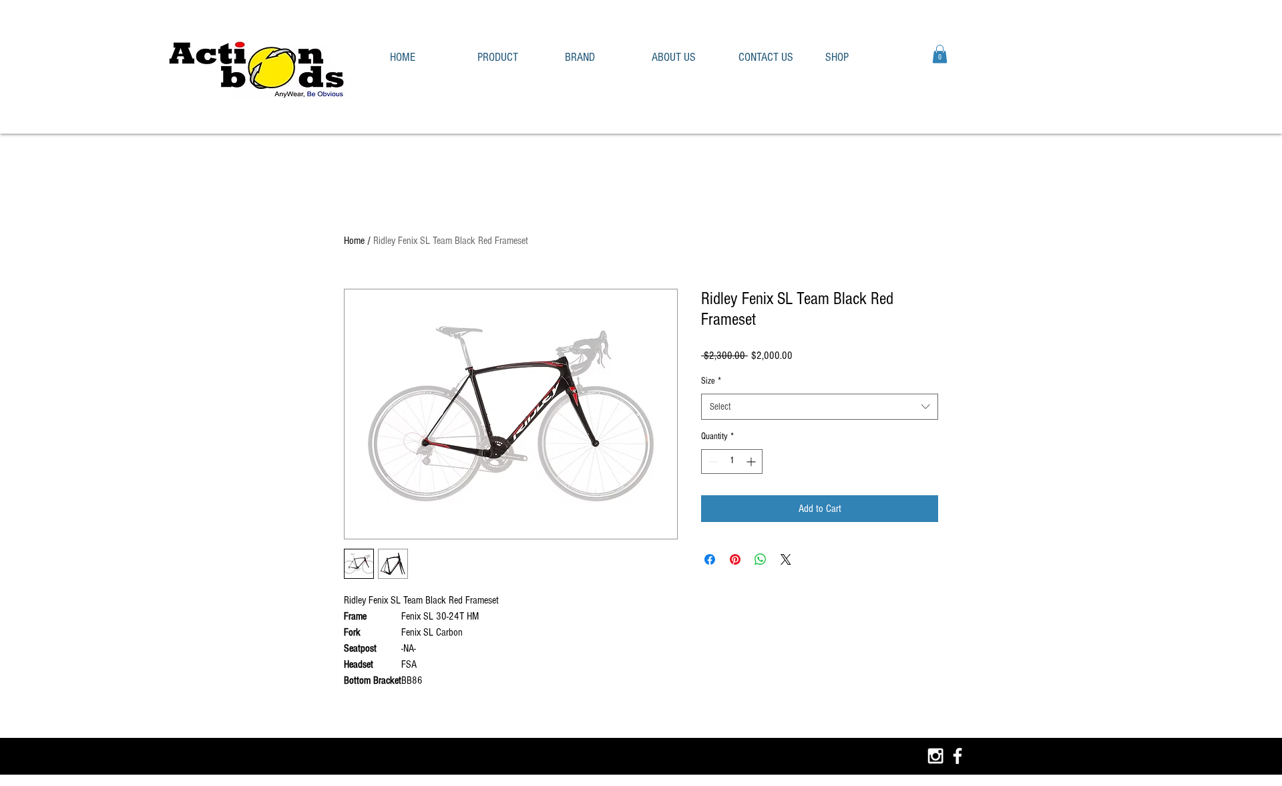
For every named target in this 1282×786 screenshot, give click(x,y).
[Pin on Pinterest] (735, 559)
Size (711, 381)
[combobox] (819, 407)
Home (354, 241)
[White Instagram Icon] (935, 756)
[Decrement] (711, 461)
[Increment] (752, 461)
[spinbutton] (732, 461)
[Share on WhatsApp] (761, 559)
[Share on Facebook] (710, 559)
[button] (511, 57)
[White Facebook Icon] (957, 756)
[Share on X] (786, 559)
